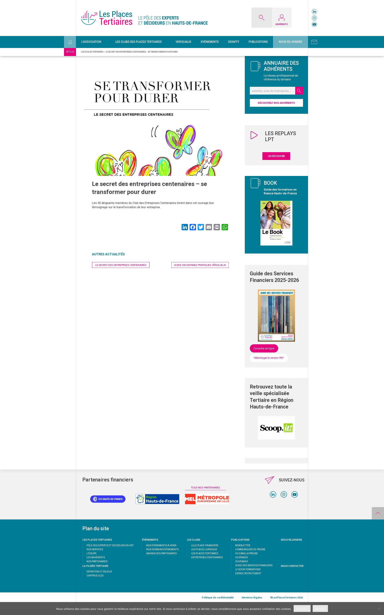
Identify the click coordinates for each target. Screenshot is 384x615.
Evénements (210, 41)
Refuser (320, 608)
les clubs (193, 539)
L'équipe (92, 553)
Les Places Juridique (204, 549)
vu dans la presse (246, 553)
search (299, 91)
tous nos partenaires (205, 487)
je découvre (276, 156)
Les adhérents (96, 557)
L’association (91, 41)
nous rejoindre (291, 539)
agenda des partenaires (161, 553)
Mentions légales (252, 597)
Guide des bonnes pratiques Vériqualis (200, 265)
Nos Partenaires (97, 561)
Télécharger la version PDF (269, 357)
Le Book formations (247, 569)
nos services (95, 549)
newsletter (242, 545)
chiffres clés (95, 575)
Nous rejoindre (290, 41)
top (378, 513)
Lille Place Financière (204, 545)
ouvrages (241, 557)
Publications (258, 41)
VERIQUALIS (183, 41)
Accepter (302, 608)
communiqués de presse (250, 549)
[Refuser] (379, 609)
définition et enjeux (99, 571)
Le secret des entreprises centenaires (120, 265)
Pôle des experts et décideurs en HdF (110, 545)
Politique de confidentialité (218, 597)
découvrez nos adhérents (276, 102)
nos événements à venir (161, 545)
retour (70, 52)
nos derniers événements (162, 549)
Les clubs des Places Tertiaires (138, 41)
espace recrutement (248, 573)
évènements (150, 539)
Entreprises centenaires (207, 557)
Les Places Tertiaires (204, 553)
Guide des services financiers (253, 565)
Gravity (233, 41)
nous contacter (292, 565)
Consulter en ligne (264, 348)
